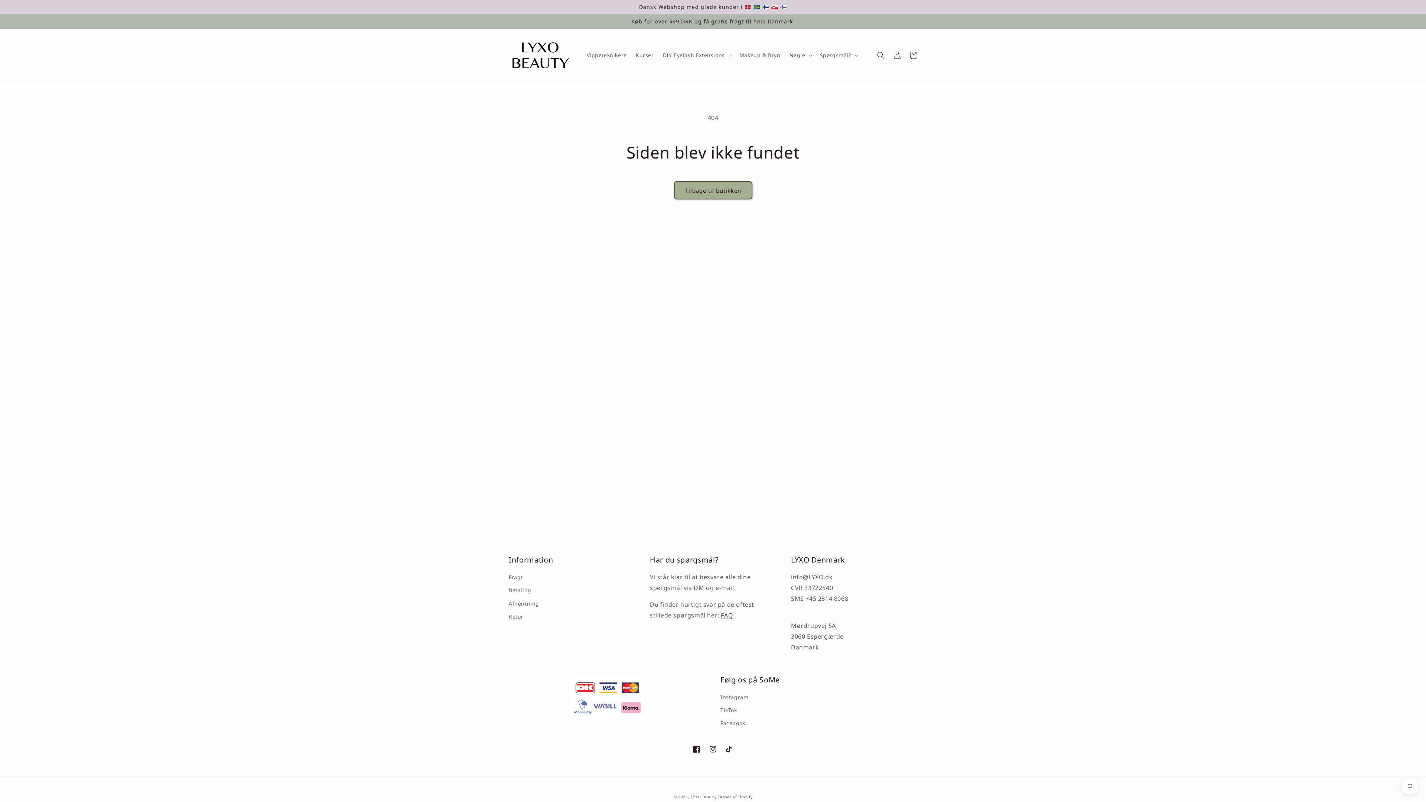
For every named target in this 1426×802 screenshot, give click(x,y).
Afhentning (524, 603)
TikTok (728, 710)
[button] (696, 55)
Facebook (732, 723)
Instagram (734, 697)
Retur (516, 616)
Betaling (520, 590)
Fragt (516, 577)
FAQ (727, 615)
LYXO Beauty (704, 796)
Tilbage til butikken (713, 190)
